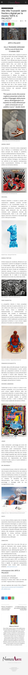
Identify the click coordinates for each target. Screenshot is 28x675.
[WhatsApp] (12, 24)
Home (2, 6)
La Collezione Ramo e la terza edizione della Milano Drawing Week (20, 608)
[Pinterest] (9, 24)
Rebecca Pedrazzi (6, 20)
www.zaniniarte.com (12, 566)
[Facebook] (2, 24)
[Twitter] (6, 24)
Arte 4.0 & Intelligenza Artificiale (11, 6)
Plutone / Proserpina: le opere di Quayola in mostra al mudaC (6, 608)
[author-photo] (14, 624)
